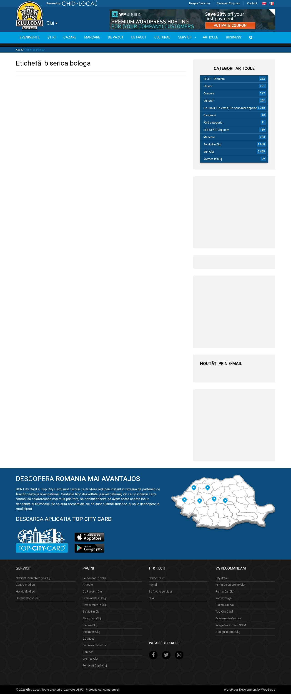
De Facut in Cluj (93, 591)
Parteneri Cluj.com (228, 3)
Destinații (209, 115)
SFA (151, 598)
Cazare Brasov (225, 605)
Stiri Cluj (208, 151)
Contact (252, 3)
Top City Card (224, 611)
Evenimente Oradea (228, 618)
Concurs (208, 93)
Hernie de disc (25, 591)
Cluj (51, 23)
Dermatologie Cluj (27, 598)
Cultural (208, 100)
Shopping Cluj (92, 618)
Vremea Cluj (90, 658)
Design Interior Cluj (228, 631)
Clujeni (207, 86)
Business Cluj (91, 631)
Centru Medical (25, 584)
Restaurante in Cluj (95, 605)
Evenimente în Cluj (94, 598)
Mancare (209, 137)
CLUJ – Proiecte (214, 79)
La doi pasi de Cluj (95, 578)
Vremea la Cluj (212, 159)
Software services (161, 591)
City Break (222, 578)
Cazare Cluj (90, 625)
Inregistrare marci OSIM (231, 625)
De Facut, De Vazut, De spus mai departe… (231, 108)
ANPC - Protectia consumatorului (97, 689)
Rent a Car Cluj (225, 591)
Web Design (224, 598)
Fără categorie (212, 122)
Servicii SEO (156, 578)
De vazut (88, 638)
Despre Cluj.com (199, 3)
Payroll (153, 584)
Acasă (19, 49)
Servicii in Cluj (212, 144)
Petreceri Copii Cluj (95, 665)
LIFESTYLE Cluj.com (216, 130)
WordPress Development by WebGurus (249, 689)
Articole (88, 584)
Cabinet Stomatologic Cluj (33, 578)
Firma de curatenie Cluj (230, 584)
